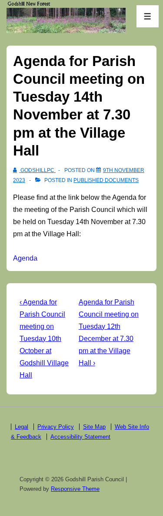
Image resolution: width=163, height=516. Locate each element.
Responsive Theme (75, 489)
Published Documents (106, 180)
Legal (21, 426)
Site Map (94, 426)
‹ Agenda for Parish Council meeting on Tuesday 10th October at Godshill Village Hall (44, 338)
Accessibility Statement (80, 436)
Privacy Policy (55, 426)
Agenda (25, 258)
